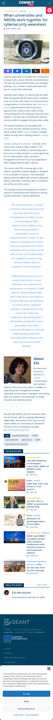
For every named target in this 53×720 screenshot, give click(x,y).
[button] (49, 10)
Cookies (7, 648)
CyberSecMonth (11, 440)
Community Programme (36, 561)
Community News (11, 11)
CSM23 (35, 435)
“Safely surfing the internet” (17, 143)
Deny (26, 701)
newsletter (40, 632)
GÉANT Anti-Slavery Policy (14, 657)
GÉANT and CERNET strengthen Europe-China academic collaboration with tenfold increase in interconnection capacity (36, 544)
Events (29, 480)
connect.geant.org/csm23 (18, 430)
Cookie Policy (18, 715)
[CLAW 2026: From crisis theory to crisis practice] (14, 484)
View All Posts (42, 585)
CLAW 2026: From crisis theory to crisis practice (37, 486)
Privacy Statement (31, 715)
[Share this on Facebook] (17, 71)
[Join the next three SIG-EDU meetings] (14, 565)
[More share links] (45, 71)
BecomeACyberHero (20, 435)
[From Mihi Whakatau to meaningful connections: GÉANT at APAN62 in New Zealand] (14, 461)
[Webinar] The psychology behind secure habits (35, 521)
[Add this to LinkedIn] (26, 71)
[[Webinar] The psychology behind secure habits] (14, 519)
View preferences (26, 708)
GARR (26, 132)
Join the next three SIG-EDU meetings (35, 569)
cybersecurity (26, 440)
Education (30, 564)
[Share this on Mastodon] (8, 71)
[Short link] (36, 71)
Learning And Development (16, 444)
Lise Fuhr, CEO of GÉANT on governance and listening (37, 504)
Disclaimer (8, 653)
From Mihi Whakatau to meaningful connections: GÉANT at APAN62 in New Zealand (37, 466)
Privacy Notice (9, 662)
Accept (26, 693)
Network (45, 533)
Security (23, 11)
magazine (8, 632)
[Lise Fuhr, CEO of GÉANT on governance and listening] (14, 502)
